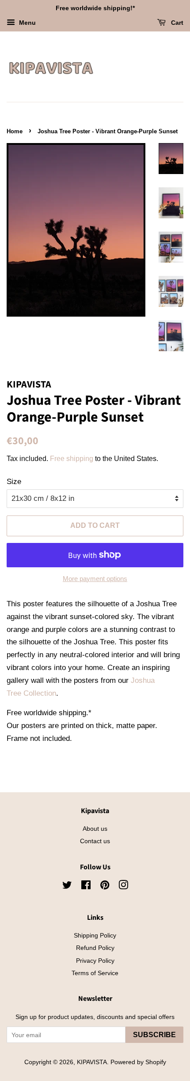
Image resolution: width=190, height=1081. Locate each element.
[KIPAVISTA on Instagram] (123, 886)
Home (15, 131)
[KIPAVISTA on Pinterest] (105, 886)
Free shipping (71, 458)
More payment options (95, 578)
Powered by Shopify (138, 1062)
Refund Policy (95, 947)
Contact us (95, 841)
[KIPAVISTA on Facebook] (86, 886)
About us (95, 828)
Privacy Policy (95, 960)
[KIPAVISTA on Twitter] (67, 886)
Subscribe (154, 1034)
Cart (176, 22)
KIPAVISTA (92, 1062)
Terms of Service (95, 972)
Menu (26, 22)
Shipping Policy (95, 935)
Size (14, 481)
